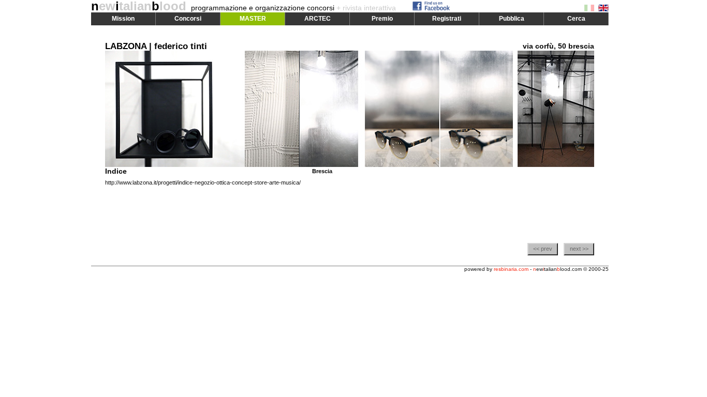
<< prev (542, 249)
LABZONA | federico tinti (156, 46)
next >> (579, 249)
